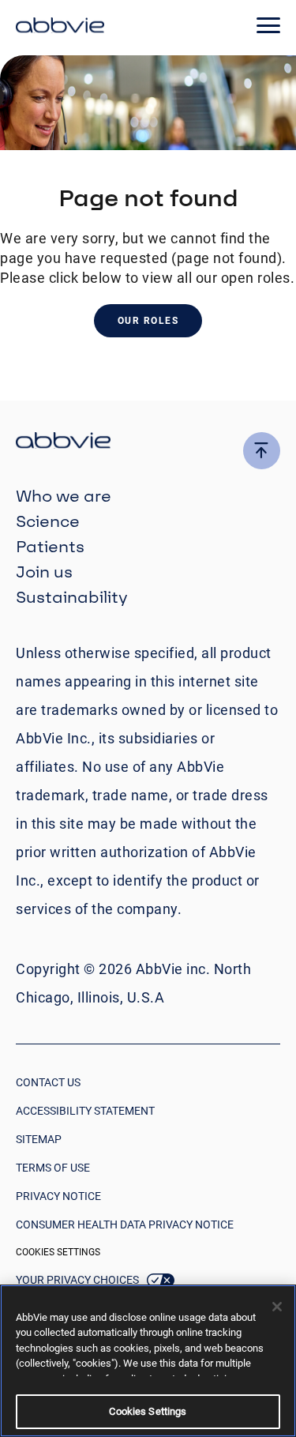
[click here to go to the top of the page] (261, 450)
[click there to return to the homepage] (148, 442)
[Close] (277, 1306)
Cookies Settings (58, 1252)
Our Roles (148, 320)
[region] (148, 1361)
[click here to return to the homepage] (60, 27)
